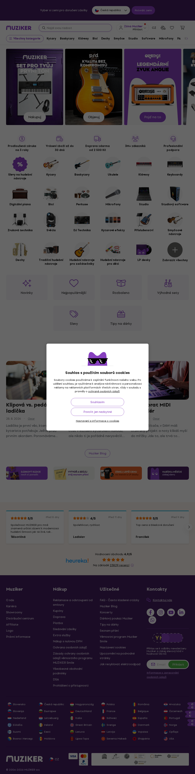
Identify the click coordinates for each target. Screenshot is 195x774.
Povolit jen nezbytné (97, 411)
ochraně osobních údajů (104, 391)
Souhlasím (97, 402)
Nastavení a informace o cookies (97, 421)
